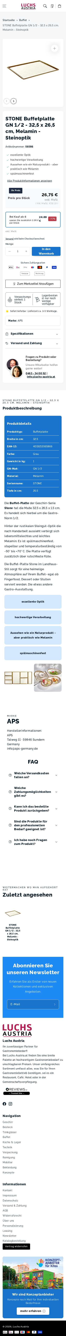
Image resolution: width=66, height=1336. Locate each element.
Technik (7, 1147)
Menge (9, 244)
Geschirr (8, 1122)
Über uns (8, 1220)
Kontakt (7, 1190)
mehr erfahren (30, 1311)
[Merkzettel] (52, 6)
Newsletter (10, 1235)
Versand (9, 239)
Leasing (7, 1230)
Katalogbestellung (14, 1240)
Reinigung (9, 1157)
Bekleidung (10, 1167)
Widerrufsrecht (12, 1215)
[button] (4, 6)
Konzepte (8, 1172)
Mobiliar (8, 1162)
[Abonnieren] (55, 1004)
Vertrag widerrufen (16, 1246)
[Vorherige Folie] (7, 101)
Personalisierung (13, 1225)
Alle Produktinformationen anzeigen (29, 180)
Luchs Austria (21, 1326)
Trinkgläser (10, 1132)
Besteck (8, 1127)
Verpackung (10, 1152)
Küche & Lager (12, 1142)
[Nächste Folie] (14, 101)
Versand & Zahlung (15, 1205)
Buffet (23, 20)
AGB (5, 1210)
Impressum (10, 1195)
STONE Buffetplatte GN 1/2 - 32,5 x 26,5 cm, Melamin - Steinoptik (31, 27)
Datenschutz (10, 1200)
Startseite (9, 20)
